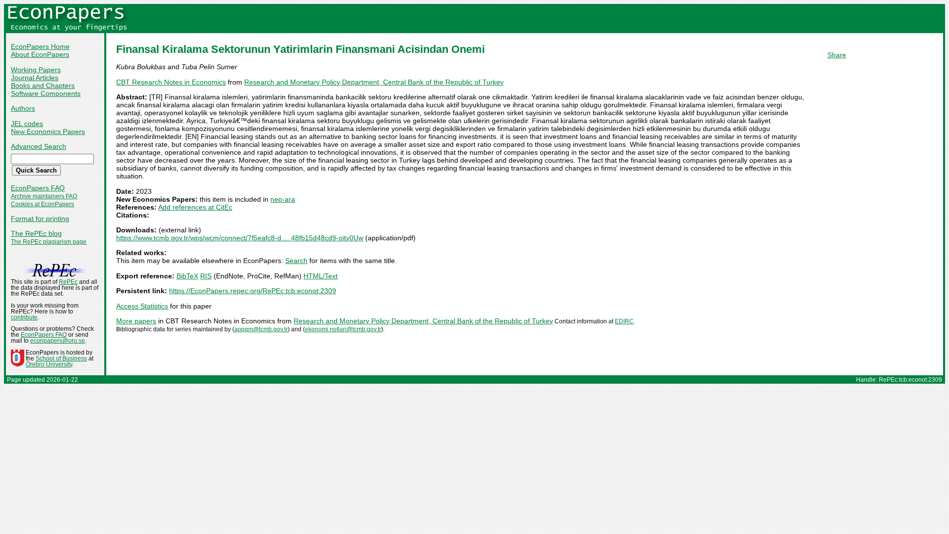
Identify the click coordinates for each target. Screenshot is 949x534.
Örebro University (49, 364)
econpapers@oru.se (57, 341)
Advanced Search (38, 146)
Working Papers (36, 70)
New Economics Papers (48, 131)
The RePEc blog (36, 233)
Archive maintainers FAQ (44, 196)
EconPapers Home (40, 46)
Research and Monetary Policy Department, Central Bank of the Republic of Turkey (374, 82)
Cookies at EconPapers (42, 204)
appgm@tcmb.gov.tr (261, 329)
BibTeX (187, 276)
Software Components (46, 93)
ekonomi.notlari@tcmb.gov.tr (343, 329)
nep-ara (282, 199)
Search (296, 261)
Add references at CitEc (195, 207)
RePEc (68, 282)
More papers (136, 321)
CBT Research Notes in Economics (171, 82)
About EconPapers (40, 54)
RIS (206, 276)
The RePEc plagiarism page (48, 242)
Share (836, 55)
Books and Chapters (43, 85)
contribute (24, 317)
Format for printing (40, 218)
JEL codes (27, 124)
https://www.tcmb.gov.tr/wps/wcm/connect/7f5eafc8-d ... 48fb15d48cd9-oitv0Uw (239, 238)
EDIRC (624, 321)
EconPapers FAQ (38, 188)
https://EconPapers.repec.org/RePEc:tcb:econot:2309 (252, 291)
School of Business (61, 358)
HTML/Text (320, 276)
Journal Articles (34, 78)
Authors (23, 108)
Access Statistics (142, 306)
